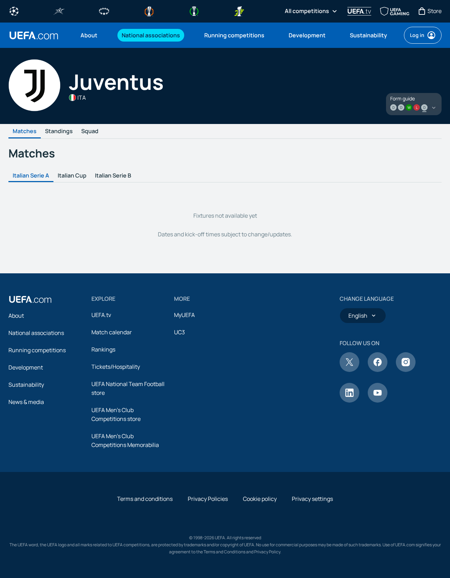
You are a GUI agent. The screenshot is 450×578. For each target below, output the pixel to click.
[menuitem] (92, 35)
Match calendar (111, 332)
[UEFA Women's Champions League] (104, 10)
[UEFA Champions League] (14, 10)
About (16, 315)
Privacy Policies (208, 499)
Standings (59, 131)
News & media (26, 402)
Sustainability (26, 385)
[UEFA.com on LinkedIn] (349, 400)
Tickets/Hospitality (115, 367)
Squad (89, 131)
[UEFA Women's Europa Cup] (239, 10)
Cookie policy (260, 499)
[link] (89, 35)
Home (33, 35)
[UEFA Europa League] (149, 10)
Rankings (103, 349)
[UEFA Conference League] (194, 10)
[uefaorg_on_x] (349, 370)
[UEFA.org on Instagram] (406, 370)
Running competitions (37, 350)
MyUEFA (184, 315)
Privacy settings (312, 499)
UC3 (179, 332)
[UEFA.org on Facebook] (377, 370)
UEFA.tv (101, 315)
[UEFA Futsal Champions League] (59, 10)
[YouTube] (377, 400)
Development (25, 367)
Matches (25, 131)
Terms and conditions (145, 499)
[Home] (30, 299)
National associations (36, 333)
